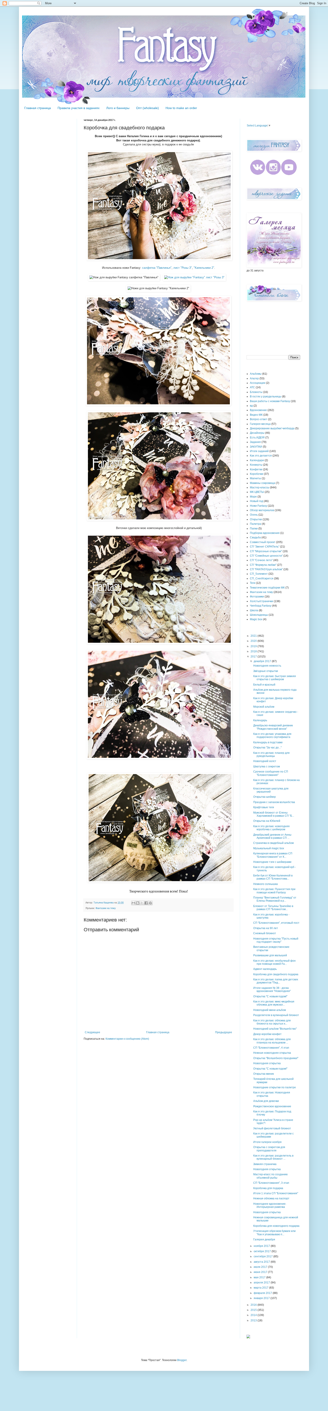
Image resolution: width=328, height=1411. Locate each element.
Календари (257, 460)
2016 (254, 1304)
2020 (254, 640)
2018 (254, 651)
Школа (254, 610)
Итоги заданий (259, 451)
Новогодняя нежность (267, 665)
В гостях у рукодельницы (265, 396)
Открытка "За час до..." (267, 747)
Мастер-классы (259, 487)
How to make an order (181, 108)
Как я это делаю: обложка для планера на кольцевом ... (272, 1041)
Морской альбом (263, 706)
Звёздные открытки (265, 671)
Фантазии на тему (105, 908)
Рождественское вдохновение (272, 1106)
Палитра (255, 523)
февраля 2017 (263, 1293)
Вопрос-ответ (258, 419)
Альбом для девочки (266, 1101)
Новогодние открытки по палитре (274, 1087)
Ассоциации (257, 382)
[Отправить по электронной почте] (133, 903)
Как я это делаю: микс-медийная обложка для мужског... (273, 1003)
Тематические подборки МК (267, 587)
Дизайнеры (257, 432)
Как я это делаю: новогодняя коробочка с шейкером (271, 828)
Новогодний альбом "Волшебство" (275, 1028)
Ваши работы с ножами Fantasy (270, 401)
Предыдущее (223, 1032)
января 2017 (262, 1298)
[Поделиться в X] (142, 903)
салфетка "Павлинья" (157, 267)
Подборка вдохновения (265, 533)
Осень (254, 514)
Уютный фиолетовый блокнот (272, 1128)
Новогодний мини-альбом (269, 1010)
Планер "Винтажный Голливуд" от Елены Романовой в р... (274, 899)
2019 (254, 646)
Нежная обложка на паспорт (271, 1198)
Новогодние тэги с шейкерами (272, 862)
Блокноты (256, 392)
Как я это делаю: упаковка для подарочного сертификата (272, 735)
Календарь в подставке (268, 742)
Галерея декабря (264, 1239)
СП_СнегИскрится (261, 578)
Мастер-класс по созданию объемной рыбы (270, 1176)
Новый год (256, 501)
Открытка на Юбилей (266, 820)
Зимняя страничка (264, 1164)
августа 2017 (262, 1261)
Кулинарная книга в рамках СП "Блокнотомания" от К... (272, 855)
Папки (254, 528)
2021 (254, 635)
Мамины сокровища (262, 483)
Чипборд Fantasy (260, 605)
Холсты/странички (261, 601)
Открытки (256, 519)
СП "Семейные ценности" (266, 555)
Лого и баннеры (117, 108)
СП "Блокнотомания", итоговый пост (276, 922)
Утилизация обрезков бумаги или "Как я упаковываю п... (274, 1232)
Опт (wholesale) (147, 108)
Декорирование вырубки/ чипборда (272, 428)
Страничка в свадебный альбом (273, 843)
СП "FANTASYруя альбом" (266, 569)
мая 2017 (260, 1277)
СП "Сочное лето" (261, 560)
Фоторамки (257, 596)
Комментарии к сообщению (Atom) (127, 1038)
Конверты (256, 464)
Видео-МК (256, 414)
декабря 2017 (263, 661)
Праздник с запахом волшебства (274, 802)
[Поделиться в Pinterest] (150, 903)
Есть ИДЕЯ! (257, 437)
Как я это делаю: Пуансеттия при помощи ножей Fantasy (274, 891)
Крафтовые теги (263, 807)
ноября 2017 (262, 1246)
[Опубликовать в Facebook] (146, 903)
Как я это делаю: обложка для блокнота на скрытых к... (272, 1022)
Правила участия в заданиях (79, 108)
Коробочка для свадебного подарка (275, 974)
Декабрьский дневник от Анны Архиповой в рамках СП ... (272, 836)
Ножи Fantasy (258, 505)
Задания (255, 442)
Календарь (260, 720)
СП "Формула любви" (263, 564)
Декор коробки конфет (267, 1034)
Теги (252, 583)
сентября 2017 (263, 1256)
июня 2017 (261, 1272)
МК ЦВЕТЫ (257, 492)
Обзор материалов (262, 510)
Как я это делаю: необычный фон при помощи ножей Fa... (274, 962)
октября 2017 (263, 1251)
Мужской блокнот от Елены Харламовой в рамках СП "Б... (273, 814)
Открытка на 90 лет (265, 928)
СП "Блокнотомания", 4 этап (271, 1047)
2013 (254, 1320)
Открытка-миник (263, 1073)
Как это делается (261, 455)
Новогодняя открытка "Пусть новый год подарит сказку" (275, 940)
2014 (254, 1315)
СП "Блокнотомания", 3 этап (271, 1182)
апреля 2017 (262, 1282)
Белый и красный (264, 684)
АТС (252, 387)
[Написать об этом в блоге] (137, 903)
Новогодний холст (264, 761)
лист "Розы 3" (182, 267)
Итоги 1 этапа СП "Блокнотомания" (275, 1193)
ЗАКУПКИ (256, 446)
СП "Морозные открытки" (266, 551)
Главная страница (37, 108)
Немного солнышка (265, 884)
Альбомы (256, 373)
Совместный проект (262, 542)
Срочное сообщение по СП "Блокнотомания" (270, 773)
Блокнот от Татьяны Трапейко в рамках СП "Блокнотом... (273, 908)
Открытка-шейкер (264, 796)
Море (253, 496)
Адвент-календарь (265, 969)
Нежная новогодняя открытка (272, 1052)
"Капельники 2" (204, 267)
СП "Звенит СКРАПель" (264, 546)
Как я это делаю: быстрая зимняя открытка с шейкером (274, 678)
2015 (254, 1310)
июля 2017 (261, 1266)
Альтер (254, 378)
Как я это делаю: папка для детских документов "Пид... (275, 981)
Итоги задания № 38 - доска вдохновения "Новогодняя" (272, 989)
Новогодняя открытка (267, 1063)
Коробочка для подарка (268, 1188)
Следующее (92, 1032)
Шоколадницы (259, 614)
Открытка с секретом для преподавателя (269, 1149)
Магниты (255, 478)
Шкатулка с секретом (266, 766)
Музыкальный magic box (268, 848)
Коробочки (256, 473)
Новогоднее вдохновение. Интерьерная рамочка (269, 1205)
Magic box (256, 619)
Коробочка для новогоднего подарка (276, 1225)
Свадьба (255, 537)
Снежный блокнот (264, 933)
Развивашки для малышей (270, 955)
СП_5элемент (259, 573)
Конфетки (256, 469)
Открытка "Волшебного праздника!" (275, 1058)
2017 (254, 656)
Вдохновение (258, 410)
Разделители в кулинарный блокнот (276, 1015)
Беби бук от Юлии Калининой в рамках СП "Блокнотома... (273, 877)
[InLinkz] (248, 1336)
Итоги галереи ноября (267, 1142)
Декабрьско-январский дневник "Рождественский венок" (273, 727)
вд (251, 405)
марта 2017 (261, 1287)
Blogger (182, 1360)
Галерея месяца (260, 424)
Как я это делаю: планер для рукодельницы (271, 754)
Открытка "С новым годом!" (270, 996)
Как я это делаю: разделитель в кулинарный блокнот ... (273, 1157)
